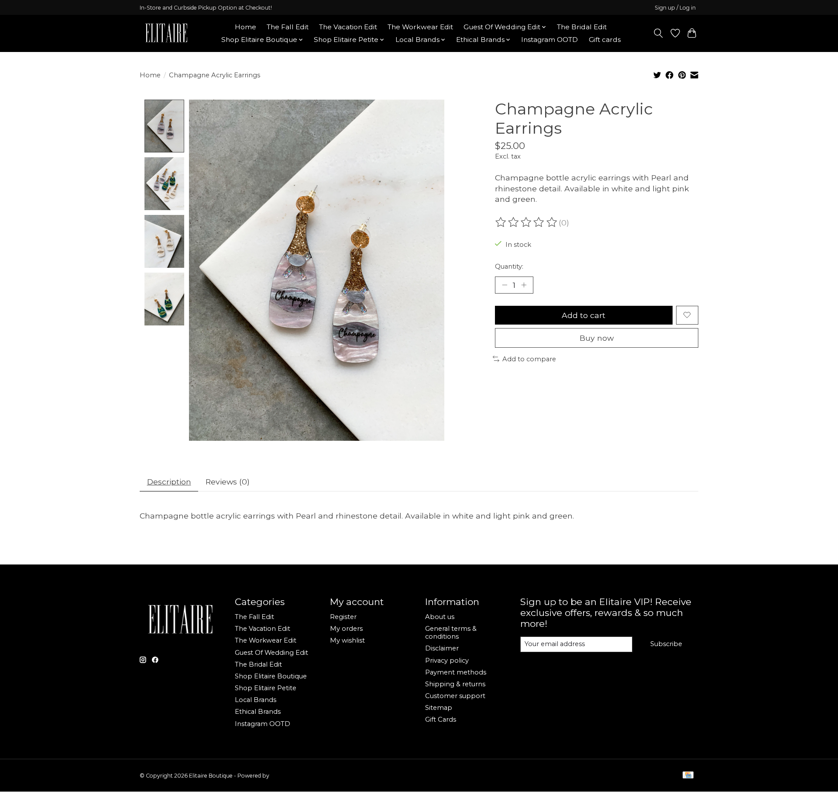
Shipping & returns (455, 684)
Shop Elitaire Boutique (271, 676)
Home (245, 27)
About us (439, 617)
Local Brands (255, 700)
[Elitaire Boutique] (167, 33)
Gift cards (605, 39)
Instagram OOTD (549, 39)
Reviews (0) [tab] (228, 481)
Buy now (597, 337)
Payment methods (455, 672)
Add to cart (583, 315)
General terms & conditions (451, 632)
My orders (346, 629)
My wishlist (347, 640)
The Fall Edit (288, 27)
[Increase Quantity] (524, 285)
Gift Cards (440, 719)
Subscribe (666, 644)
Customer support (455, 696)
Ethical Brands (258, 712)
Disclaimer (442, 648)
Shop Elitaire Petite (265, 688)
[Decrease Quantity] (504, 285)
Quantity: (509, 266)
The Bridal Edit (582, 27)
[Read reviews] (527, 222)
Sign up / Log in (675, 7)
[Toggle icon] (658, 33)
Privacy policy (447, 660)
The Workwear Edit (420, 27)
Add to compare (529, 359)
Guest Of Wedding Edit (271, 653)
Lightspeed (285, 775)
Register (343, 617)
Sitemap (438, 708)
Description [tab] (169, 481)
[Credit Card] (688, 775)
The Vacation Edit (348, 27)
